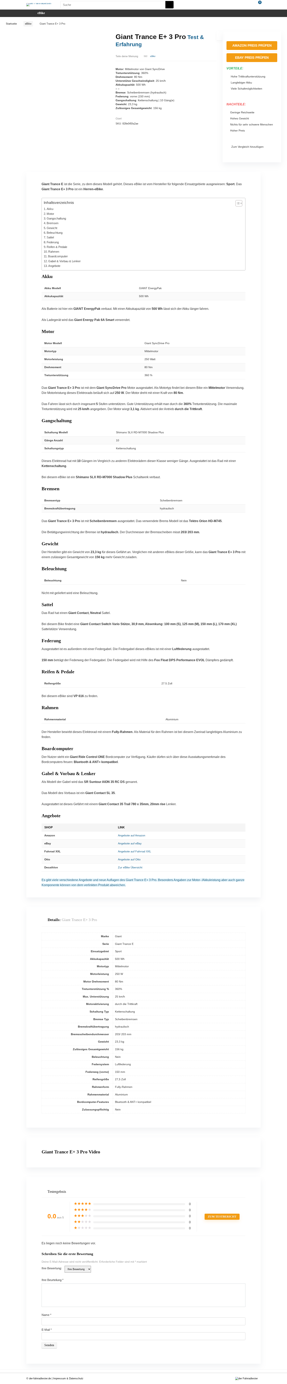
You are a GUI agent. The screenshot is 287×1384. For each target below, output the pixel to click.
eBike (41, 13)
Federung (53, 242)
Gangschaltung (56, 218)
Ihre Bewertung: (52, 1268)
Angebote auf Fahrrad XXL (134, 851)
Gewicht (52, 228)
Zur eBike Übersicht (130, 867)
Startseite (11, 23)
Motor (50, 213)
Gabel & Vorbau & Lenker (64, 261)
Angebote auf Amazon (131, 835)
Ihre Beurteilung (52, 1280)
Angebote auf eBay (130, 843)
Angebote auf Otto (129, 859)
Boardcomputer (58, 256)
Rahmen (53, 251)
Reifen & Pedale (57, 247)
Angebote (54, 265)
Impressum (59, 1378)
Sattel (50, 237)
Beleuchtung (54, 232)
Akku (50, 209)
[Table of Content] (238, 203)
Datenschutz (76, 1378)
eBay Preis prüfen (252, 58)
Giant (119, 118)
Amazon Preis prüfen (252, 45)
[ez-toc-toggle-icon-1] (237, 203)
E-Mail (47, 1329)
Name (46, 1314)
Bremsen (52, 223)
